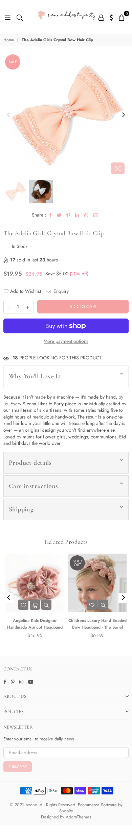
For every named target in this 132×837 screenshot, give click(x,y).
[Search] (20, 17)
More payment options (66, 341)
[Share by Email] (95, 215)
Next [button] (123, 115)
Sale (13, 62)
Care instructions (33, 486)
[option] (66, 115)
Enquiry (60, 291)
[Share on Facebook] (50, 215)
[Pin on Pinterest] (68, 215)
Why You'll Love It (35, 376)
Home (8, 40)
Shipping (21, 509)
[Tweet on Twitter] (59, 215)
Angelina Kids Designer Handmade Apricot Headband (35, 623)
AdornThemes (78, 817)
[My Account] (101, 17)
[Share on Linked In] (77, 215)
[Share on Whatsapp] (86, 215)
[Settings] (111, 17)
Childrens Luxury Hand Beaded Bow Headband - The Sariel (97, 623)
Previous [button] (8, 115)
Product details (30, 463)
